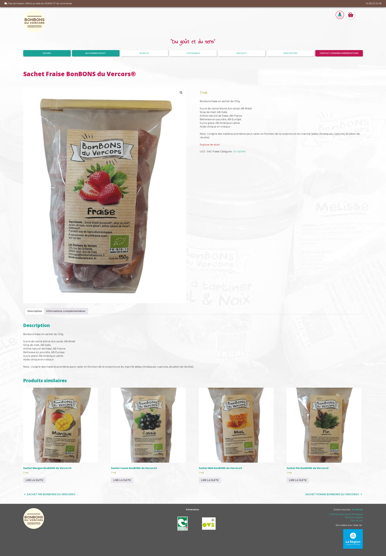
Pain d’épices (290, 53)
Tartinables (193, 53)
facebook (357, 509)
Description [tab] (34, 311)
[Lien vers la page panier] (351, 21)
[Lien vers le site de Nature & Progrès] (182, 522)
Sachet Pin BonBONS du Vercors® (50, 494)
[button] (181, 92)
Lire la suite (34, 480)
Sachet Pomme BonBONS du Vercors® (332, 494)
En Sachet (239, 151)
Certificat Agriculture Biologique (346, 514)
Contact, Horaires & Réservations (339, 53)
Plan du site (356, 520)
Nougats (242, 53)
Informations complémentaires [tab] (65, 311)
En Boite (144, 53)
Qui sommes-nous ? (95, 53)
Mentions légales (354, 517)
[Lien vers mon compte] (340, 21)
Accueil (47, 53)
